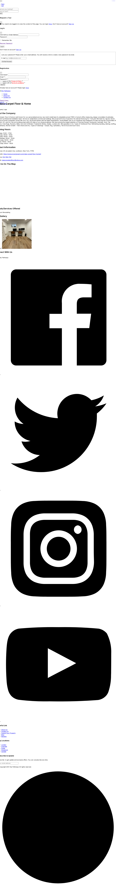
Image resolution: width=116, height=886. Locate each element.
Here (27, 88)
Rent (2, 4)
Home (5, 94)
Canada (3, 751)
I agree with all (13, 83)
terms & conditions (18, 83)
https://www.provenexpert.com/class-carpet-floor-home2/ (22, 154)
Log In (2, 46)
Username (3, 75)
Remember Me (7, 40)
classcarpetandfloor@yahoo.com (12, 160)
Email (2, 77)
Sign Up (71, 24)
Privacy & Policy (16, 81)
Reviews (4, 736)
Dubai (3, 748)
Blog (2, 735)
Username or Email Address (9, 35)
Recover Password (6, 43)
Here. (50, 24)
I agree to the (12, 81)
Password (3, 37)
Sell (2, 6)
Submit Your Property (8, 733)
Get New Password (6, 61)
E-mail (3, 58)
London (3, 745)
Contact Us (7, 97)
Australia (4, 746)
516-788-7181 (7, 157)
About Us (6, 96)
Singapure (4, 750)
